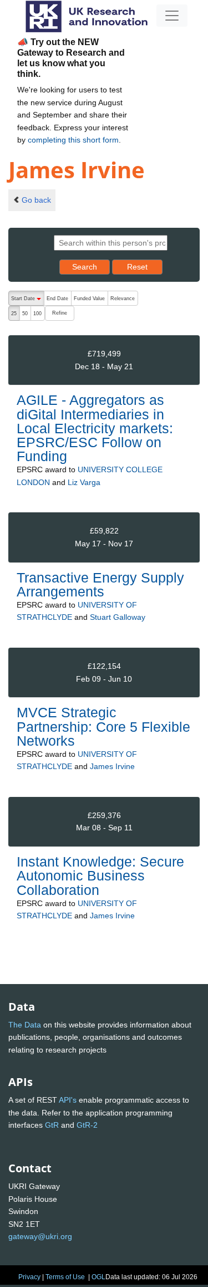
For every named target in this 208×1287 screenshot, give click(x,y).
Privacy (29, 1277)
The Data (24, 1024)
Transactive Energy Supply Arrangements (100, 584)
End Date (57, 298)
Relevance (122, 298)
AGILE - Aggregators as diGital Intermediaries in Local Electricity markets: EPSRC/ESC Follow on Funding (95, 428)
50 (25, 313)
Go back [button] (36, 199)
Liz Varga (84, 482)
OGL (98, 1277)
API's (68, 1099)
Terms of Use (65, 1277)
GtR (52, 1124)
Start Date (27, 301)
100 (37, 313)
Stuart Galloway (117, 617)
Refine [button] (59, 313)
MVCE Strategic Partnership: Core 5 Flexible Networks (103, 726)
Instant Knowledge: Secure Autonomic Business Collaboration (100, 875)
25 (14, 313)
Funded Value (89, 298)
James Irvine (112, 766)
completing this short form (73, 139)
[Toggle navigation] (171, 15)
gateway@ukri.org (40, 1236)
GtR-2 (87, 1124)
